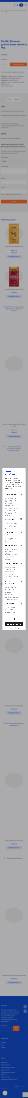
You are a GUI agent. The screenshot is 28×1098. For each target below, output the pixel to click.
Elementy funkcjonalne (11, 563)
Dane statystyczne (10, 494)
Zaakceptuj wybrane (14, 619)
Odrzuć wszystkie (14, 628)
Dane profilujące (9, 603)
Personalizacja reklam (11, 545)
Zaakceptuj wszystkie (14, 624)
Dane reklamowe (9, 519)
